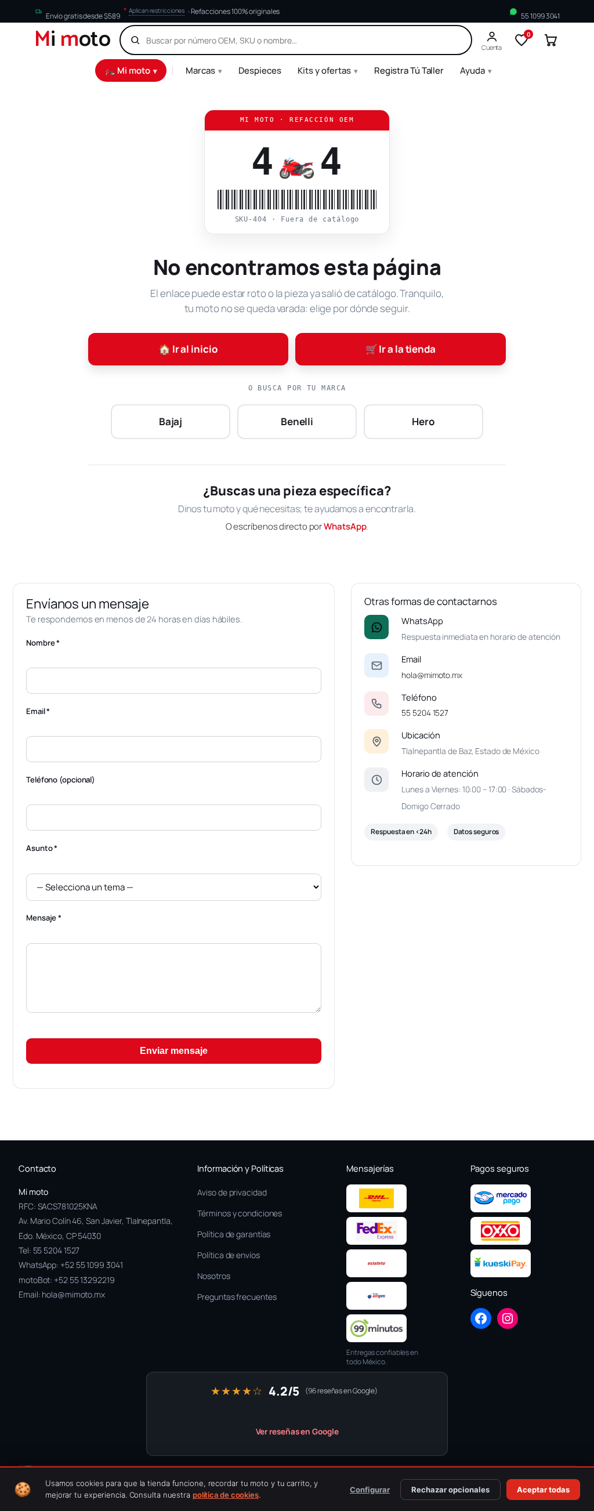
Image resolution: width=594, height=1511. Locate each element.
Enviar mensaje (174, 1051)
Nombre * (43, 642)
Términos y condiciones (239, 1213)
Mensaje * (43, 917)
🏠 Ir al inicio (188, 349)
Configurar (370, 1489)
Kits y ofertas (328, 70)
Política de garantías (233, 1234)
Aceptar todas (543, 1489)
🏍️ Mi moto (130, 70)
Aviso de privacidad (231, 1192)
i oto (72, 40)
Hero (423, 421)
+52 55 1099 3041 (91, 1264)
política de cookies (226, 1494)
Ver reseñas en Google (297, 1431)
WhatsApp (345, 526)
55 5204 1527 (424, 712)
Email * (38, 711)
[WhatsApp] (376, 627)
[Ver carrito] (550, 40)
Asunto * (41, 848)
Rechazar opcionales (450, 1489)
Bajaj (171, 421)
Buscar (442, 40)
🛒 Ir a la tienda (400, 349)
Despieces (259, 70)
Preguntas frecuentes (236, 1296)
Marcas (204, 70)
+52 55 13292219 (84, 1279)
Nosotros (213, 1275)
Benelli (297, 421)
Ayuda (476, 70)
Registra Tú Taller (409, 70)
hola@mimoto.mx (431, 674)
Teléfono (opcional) (60, 779)
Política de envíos (228, 1254)
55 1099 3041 (540, 15)
